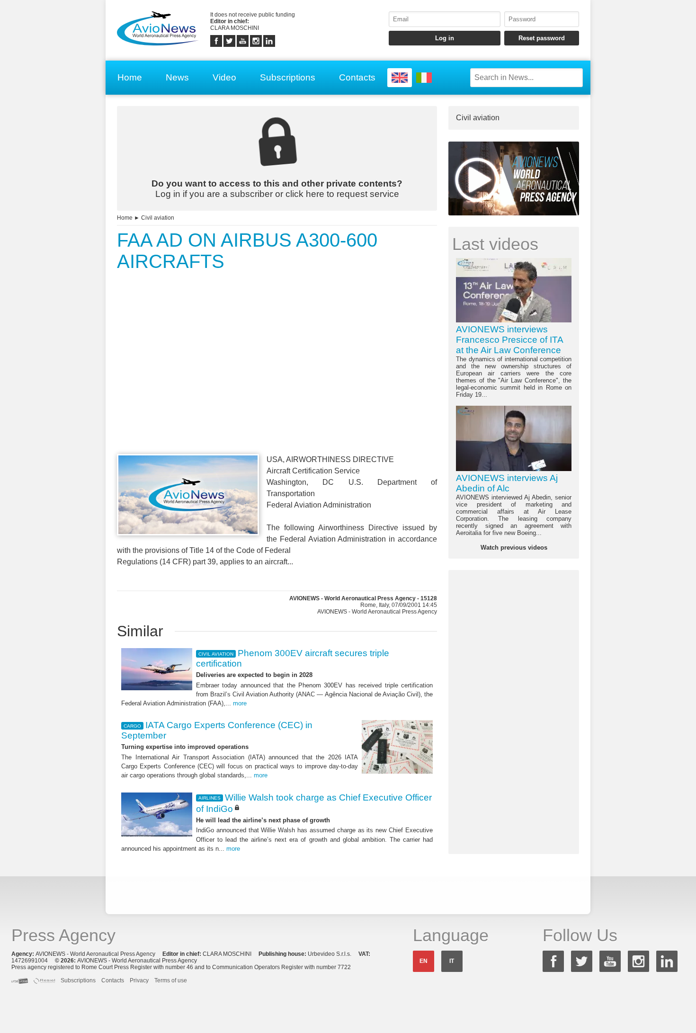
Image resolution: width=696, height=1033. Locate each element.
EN (423, 961)
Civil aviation (157, 217)
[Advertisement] (277, 380)
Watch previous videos (514, 547)
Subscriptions (287, 77)
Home (129, 77)
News (177, 77)
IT (451, 961)
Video (224, 77)
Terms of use (170, 980)
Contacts (357, 77)
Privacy (139, 980)
